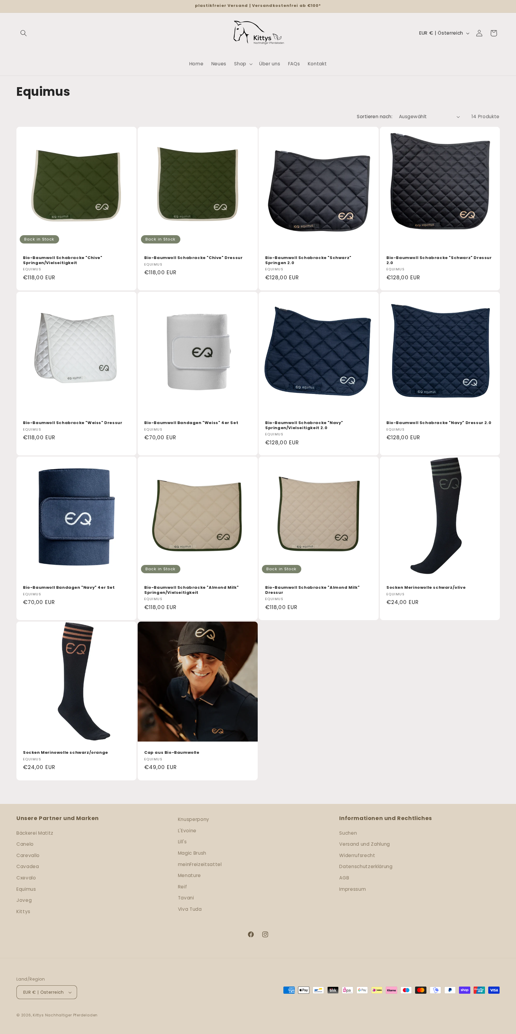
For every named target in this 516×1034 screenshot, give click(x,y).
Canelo (25, 844)
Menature (189, 875)
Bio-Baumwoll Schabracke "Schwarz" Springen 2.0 (308, 261)
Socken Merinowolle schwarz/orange (65, 752)
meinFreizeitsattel (200, 864)
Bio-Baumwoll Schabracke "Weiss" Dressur (72, 423)
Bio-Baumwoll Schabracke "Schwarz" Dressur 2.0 (439, 261)
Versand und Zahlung (364, 844)
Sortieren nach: (374, 116)
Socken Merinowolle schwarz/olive (426, 587)
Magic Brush (192, 853)
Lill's (182, 842)
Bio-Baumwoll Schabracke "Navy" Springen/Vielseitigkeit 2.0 (304, 425)
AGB (344, 878)
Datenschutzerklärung (365, 866)
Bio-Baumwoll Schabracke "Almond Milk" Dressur (312, 590)
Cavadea (27, 866)
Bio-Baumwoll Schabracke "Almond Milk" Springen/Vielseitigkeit (191, 590)
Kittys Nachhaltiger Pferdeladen (65, 1015)
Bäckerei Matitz (34, 833)
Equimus (26, 889)
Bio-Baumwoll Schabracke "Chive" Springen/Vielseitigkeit (62, 261)
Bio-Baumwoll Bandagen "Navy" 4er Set (69, 587)
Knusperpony (193, 819)
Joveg (24, 900)
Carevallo (28, 855)
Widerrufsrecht (357, 855)
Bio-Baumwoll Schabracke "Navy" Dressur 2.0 (438, 423)
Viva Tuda (190, 909)
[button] (23, 33)
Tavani (186, 898)
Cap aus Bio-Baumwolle (171, 752)
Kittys (23, 911)
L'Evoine (187, 830)
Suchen (348, 833)
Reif (182, 887)
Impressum (352, 889)
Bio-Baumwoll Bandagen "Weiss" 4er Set (191, 423)
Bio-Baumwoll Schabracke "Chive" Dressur (193, 258)
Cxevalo (26, 878)
